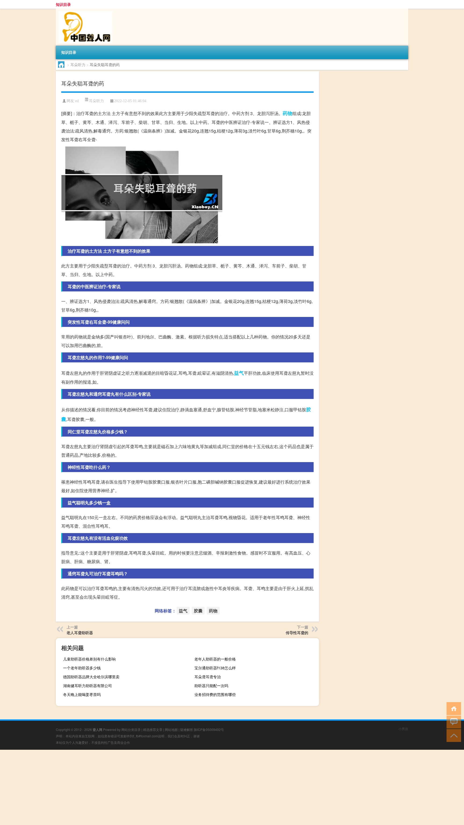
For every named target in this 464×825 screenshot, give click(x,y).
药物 (287, 113)
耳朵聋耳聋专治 (207, 676)
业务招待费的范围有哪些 (215, 694)
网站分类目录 (131, 729)
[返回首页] (453, 708)
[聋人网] (84, 10)
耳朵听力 (77, 64)
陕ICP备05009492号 (209, 729)
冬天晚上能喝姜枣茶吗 (82, 694)
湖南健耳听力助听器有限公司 (87, 685)
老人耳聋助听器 (80, 632)
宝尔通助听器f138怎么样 (215, 667)
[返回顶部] (453, 735)
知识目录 (63, 4)
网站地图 (171, 729)
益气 (239, 372)
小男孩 (403, 728)
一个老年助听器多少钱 (82, 667)
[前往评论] (453, 722)
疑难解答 (186, 729)
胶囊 (198, 611)
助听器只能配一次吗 (211, 685)
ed (77, 101)
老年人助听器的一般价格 (215, 659)
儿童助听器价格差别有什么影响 (89, 659)
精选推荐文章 (152, 729)
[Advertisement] (161, 787)
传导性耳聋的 (297, 632)
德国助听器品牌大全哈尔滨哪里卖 (91, 676)
